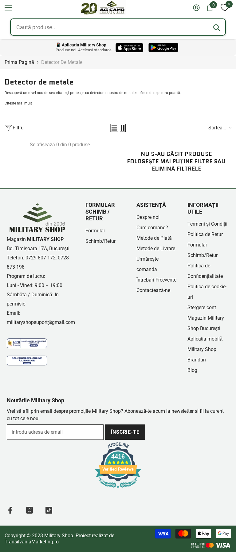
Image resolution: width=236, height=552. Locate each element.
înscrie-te (125, 432)
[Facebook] (10, 510)
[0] (224, 7)
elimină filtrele (176, 168)
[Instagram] (29, 510)
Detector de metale (61, 62)
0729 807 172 (41, 258)
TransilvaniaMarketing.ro (32, 542)
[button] (8, 7)
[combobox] (118, 27)
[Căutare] (216, 27)
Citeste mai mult (18, 103)
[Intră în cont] (196, 8)
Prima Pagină (19, 62)
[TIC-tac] (48, 510)
